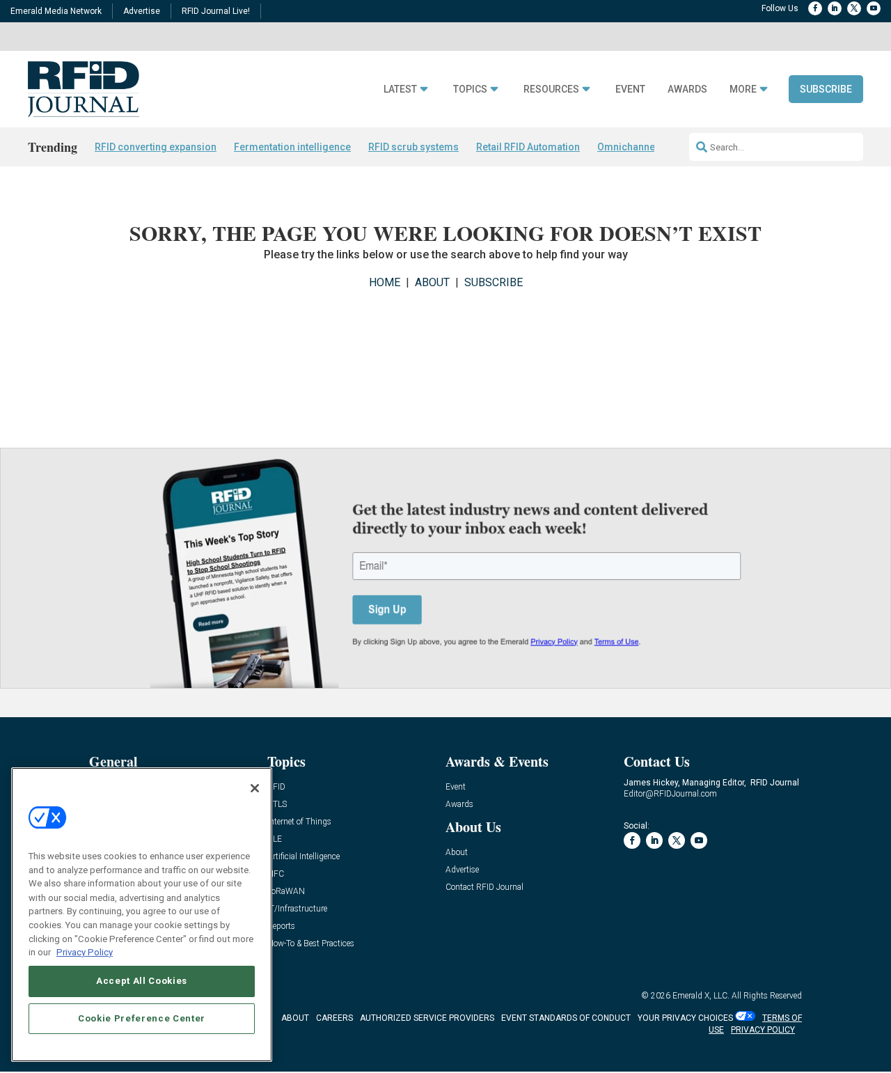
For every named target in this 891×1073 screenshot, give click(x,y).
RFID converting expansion (155, 146)
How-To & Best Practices (310, 943)
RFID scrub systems (413, 146)
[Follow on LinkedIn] (835, 8)
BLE (274, 839)
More (743, 89)
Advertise (141, 11)
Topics (470, 89)
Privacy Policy (84, 951)
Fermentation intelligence (292, 146)
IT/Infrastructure (297, 909)
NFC (275, 874)
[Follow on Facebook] (815, 8)
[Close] (254, 788)
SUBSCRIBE (493, 282)
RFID (276, 787)
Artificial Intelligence (303, 856)
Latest (400, 89)
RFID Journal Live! (216, 11)
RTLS (277, 804)
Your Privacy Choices (685, 1018)
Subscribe (826, 89)
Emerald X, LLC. (701, 996)
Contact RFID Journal (484, 887)
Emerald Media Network (56, 11)
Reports (281, 926)
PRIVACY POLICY (763, 1030)
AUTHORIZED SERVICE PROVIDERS (427, 1018)
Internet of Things (299, 822)
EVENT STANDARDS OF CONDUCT (566, 1018)
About (457, 852)
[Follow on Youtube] (874, 8)
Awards (687, 89)
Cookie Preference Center (141, 1018)
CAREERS (334, 1018)
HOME (384, 282)
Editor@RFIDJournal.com (670, 794)
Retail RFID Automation (528, 146)
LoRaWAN (286, 891)
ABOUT (432, 282)
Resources (551, 89)
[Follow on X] (854, 8)
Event (630, 89)
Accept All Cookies (141, 981)
